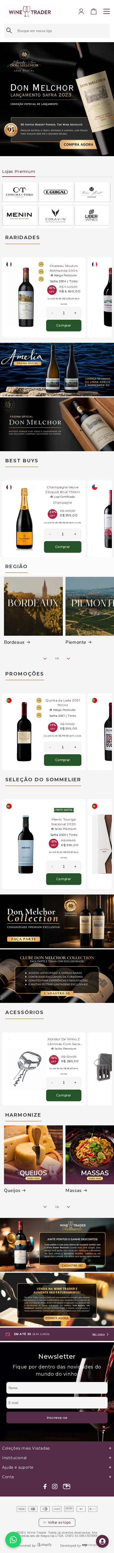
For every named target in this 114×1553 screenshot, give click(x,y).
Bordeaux (14, 642)
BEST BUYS (21, 461)
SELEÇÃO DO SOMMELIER (43, 780)
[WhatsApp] (13, 1540)
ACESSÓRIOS (24, 1012)
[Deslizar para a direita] (68, 658)
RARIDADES (22, 237)
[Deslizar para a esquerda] (45, 658)
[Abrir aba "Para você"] (102, 1541)
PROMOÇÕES (24, 674)
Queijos (12, 1191)
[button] (94, 12)
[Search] (9, 31)
